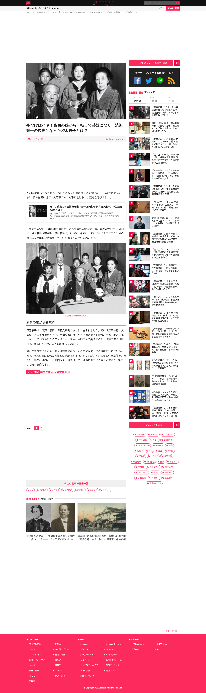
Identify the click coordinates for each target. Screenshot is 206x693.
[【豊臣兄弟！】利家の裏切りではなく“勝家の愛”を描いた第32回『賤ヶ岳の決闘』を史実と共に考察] (139, 302)
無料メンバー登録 (114, 659)
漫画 (160, 450)
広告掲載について (88, 654)
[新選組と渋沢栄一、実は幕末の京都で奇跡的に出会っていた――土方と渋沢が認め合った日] (50, 518)
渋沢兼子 (93, 490)
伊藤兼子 (43, 490)
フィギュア (143, 472)
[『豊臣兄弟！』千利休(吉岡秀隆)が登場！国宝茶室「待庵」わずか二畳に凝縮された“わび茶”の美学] (139, 207)
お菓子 (140, 450)
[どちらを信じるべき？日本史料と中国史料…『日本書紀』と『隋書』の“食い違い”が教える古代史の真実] (139, 176)
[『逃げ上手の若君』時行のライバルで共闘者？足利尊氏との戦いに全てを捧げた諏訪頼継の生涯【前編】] (139, 160)
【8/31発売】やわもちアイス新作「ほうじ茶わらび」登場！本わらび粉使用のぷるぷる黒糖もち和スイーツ (165, 332)
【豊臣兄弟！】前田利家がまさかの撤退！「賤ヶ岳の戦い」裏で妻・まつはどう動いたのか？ (165, 269)
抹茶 (162, 461)
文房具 (141, 467)
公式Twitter (148, 80)
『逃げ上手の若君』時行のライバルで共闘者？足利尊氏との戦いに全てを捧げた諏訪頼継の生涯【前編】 (165, 158)
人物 (41, 139)
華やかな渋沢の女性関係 (48, 372)
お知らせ (84, 649)
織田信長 (168, 456)
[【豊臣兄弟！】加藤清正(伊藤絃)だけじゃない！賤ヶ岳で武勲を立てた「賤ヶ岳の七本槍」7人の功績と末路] (139, 144)
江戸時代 (141, 434)
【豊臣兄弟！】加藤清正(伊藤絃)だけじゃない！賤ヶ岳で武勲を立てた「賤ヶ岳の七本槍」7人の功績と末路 (165, 142)
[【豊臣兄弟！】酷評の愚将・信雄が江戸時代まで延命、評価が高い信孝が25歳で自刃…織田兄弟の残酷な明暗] (139, 239)
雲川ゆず (110, 139)
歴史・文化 (57, 12)
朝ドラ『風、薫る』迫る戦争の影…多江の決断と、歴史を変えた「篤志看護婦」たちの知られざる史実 (165, 127)
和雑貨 (58, 659)
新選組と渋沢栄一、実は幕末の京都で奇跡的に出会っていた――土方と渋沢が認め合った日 (50, 539)
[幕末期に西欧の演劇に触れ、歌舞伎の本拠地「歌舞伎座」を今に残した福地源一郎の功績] (102, 518)
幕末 (151, 450)
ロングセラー (144, 445)
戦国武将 (168, 439)
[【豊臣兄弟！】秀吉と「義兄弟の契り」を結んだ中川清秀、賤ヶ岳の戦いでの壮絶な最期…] (139, 350)
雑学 (171, 445)
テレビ (142, 456)
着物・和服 (60, 654)
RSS (171, 80)
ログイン (162, 8)
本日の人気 (85, 670)
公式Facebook (137, 80)
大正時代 (55, 490)
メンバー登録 (173, 8)
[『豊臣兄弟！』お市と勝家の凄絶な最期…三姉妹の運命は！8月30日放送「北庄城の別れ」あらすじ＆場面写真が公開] (139, 413)
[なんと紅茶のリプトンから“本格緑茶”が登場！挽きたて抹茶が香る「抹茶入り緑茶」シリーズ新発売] (139, 365)
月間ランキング (87, 675)
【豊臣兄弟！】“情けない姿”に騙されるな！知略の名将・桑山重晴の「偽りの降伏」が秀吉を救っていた (165, 111)
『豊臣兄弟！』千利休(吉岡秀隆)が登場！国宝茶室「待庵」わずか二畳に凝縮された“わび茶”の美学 (165, 206)
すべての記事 (35, 644)
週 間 (154, 99)
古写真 (32, 681)
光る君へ (155, 477)
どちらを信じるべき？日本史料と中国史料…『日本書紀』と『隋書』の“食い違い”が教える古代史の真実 (165, 174)
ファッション (35, 654)
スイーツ (159, 445)
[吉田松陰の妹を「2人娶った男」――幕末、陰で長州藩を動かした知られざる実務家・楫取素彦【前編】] (139, 381)
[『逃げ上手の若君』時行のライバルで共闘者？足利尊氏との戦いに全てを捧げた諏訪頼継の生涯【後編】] (139, 255)
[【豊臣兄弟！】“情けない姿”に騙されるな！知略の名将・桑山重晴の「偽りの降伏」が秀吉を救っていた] (139, 112)
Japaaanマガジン (43, 12)
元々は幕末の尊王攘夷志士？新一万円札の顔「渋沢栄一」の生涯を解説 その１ (86, 208)
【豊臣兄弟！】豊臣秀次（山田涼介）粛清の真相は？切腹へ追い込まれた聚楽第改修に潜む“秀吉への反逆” (165, 285)
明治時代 (68, 490)
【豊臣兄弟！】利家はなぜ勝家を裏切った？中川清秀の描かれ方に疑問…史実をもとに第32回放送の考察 (165, 190)
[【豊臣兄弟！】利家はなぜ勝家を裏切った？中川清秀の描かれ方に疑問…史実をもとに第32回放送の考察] (139, 192)
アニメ (155, 439)
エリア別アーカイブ (89, 665)
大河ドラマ (169, 434)
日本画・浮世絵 (62, 649)
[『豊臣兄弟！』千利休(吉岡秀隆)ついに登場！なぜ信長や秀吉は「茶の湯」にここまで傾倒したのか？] (139, 318)
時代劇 (171, 450)
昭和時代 (81, 490)
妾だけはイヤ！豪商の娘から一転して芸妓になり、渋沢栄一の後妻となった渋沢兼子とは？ (102, 12)
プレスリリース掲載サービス (153, 62)
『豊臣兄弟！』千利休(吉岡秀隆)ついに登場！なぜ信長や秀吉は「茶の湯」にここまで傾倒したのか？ (165, 316)
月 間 (171, 99)
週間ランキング (113, 670)
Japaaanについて (113, 649)
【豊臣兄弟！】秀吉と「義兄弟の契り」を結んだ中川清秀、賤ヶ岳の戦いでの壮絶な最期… (165, 348)
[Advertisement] (76, 39)
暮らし (32, 675)
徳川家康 (151, 461)
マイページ (85, 659)
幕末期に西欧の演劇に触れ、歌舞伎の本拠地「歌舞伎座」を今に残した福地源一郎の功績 (102, 537)
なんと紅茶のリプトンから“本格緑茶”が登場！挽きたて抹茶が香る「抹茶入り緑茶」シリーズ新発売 (165, 364)
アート (32, 649)
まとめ (58, 644)
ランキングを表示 (153, 425)
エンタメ (59, 670)
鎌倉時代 (169, 472)
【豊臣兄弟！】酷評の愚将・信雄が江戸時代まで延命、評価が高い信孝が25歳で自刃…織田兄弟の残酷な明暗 (165, 237)
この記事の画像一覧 (77, 483)
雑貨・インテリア (37, 659)
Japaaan (103, 3)
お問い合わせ (112, 654)
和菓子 (58, 665)
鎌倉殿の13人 (155, 483)
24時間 (137, 99)
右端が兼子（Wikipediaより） (76, 315)
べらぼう (154, 456)
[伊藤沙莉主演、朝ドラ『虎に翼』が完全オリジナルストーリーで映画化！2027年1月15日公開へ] (139, 223)
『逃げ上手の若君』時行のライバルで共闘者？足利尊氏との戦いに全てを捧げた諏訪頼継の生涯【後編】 (165, 253)
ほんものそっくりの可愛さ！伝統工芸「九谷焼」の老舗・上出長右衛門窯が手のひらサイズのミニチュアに (165, 395)
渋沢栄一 (106, 490)
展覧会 (156, 472)
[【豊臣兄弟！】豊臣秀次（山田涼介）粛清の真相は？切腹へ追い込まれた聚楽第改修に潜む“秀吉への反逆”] (139, 286)
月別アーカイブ (112, 665)
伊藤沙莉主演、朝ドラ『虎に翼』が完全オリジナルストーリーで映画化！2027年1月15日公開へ (165, 221)
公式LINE (160, 80)
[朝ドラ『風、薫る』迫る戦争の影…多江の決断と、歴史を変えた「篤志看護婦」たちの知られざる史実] (139, 128)
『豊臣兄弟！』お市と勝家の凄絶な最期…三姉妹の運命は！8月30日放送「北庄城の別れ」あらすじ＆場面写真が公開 (165, 413)
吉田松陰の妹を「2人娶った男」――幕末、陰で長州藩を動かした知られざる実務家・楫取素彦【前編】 (165, 380)
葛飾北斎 (169, 477)
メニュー (28, 3)
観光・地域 (34, 670)
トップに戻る (173, 630)
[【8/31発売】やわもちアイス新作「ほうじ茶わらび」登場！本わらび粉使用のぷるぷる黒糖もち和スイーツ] (139, 334)
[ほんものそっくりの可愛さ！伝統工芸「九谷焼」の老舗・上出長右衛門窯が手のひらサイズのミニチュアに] (139, 397)
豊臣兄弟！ (154, 467)
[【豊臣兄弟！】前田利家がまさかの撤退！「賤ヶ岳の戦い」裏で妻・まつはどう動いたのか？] (139, 271)
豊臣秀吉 (169, 467)
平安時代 (143, 439)
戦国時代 (154, 434)
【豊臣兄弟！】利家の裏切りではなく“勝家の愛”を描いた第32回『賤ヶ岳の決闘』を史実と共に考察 (165, 301)
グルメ (32, 665)
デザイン (173, 461)
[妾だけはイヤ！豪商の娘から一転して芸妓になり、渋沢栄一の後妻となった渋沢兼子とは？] (76, 91)
